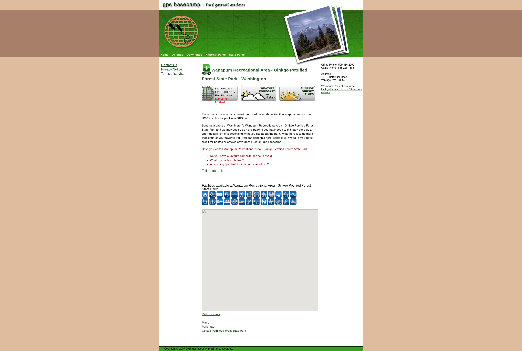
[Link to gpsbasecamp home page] (181, 49)
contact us (279, 137)
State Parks (237, 54)
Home (164, 54)
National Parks (216, 54)
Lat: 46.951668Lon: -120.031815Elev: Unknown (225, 95)
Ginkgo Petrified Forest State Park (224, 330)
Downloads (194, 54)
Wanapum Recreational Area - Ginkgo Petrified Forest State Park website (341, 89)
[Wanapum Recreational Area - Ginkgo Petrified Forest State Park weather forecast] (258, 99)
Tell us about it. (212, 171)
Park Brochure (211, 314)
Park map (208, 326)
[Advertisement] (177, 140)
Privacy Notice (171, 69)
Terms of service (173, 73)
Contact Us (169, 65)
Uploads (177, 54)
